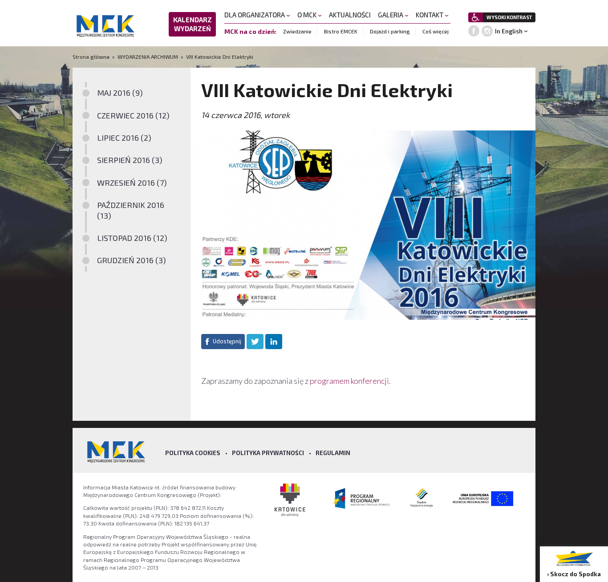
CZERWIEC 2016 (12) (133, 115)
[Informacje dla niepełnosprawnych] (475, 17)
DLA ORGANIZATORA (255, 15)
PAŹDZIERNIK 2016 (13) (130, 210)
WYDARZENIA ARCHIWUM (148, 56)
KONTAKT (430, 15)
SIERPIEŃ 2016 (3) (129, 160)
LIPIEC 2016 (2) (124, 137)
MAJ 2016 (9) (120, 93)
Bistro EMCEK (340, 31)
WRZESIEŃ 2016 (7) (132, 182)
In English (509, 31)
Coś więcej (435, 31)
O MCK (307, 15)
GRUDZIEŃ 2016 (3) (131, 260)
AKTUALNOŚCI (350, 15)
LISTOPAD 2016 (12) (132, 238)
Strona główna (92, 56)
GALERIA (391, 15)
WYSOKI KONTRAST (509, 17)
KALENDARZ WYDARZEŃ (192, 24)
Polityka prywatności (268, 452)
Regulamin (333, 452)
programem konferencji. (351, 381)
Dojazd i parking (390, 31)
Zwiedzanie (297, 31)
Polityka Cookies (192, 452)
